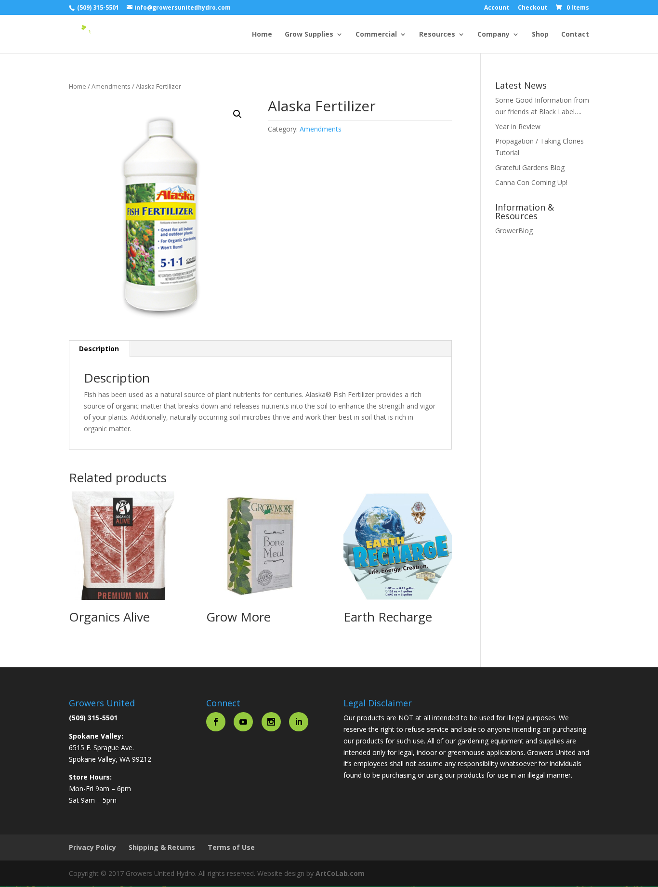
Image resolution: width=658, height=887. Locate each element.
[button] (237, 114)
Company (493, 35)
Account (496, 8)
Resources (437, 35)
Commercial (376, 35)
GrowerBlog (514, 230)
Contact (575, 35)
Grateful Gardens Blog (530, 167)
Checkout (532, 8)
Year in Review (517, 126)
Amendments (111, 86)
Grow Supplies (309, 35)
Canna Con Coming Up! (531, 182)
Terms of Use (231, 847)
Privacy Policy (92, 847)
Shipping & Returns (162, 847)
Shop (540, 35)
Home (262, 35)
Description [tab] (99, 348)
